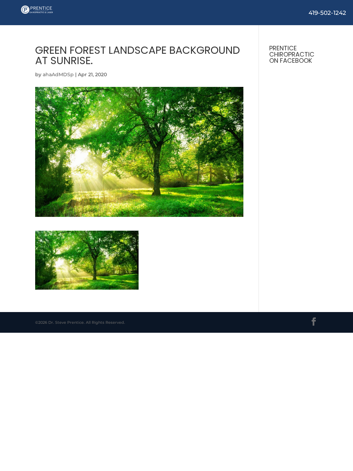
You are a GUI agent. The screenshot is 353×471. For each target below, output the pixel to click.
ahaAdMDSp (58, 74)
